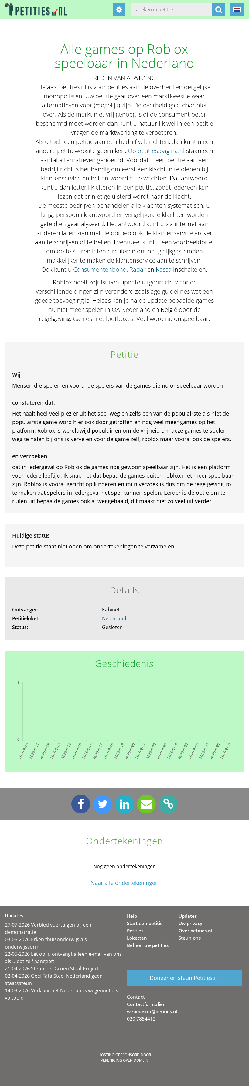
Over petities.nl (195, 931)
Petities (135, 931)
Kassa (164, 269)
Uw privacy (190, 923)
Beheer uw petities (148, 945)
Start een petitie (145, 923)
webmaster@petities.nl (152, 1011)
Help (132, 916)
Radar (137, 269)
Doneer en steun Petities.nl (184, 977)
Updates (188, 916)
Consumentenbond (100, 269)
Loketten (137, 938)
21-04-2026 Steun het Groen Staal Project (52, 968)
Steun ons (190, 938)
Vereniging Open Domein (124, 1060)
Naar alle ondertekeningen (124, 883)
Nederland (114, 618)
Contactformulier (146, 1004)
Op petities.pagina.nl (156, 151)
